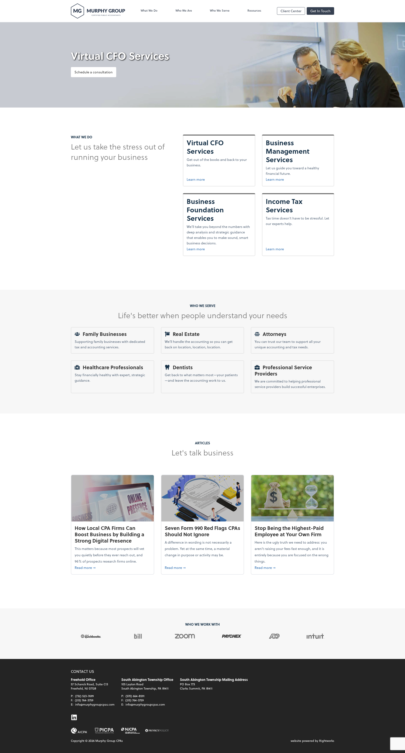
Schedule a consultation (93, 72)
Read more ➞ (112, 567)
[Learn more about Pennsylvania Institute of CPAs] (104, 731)
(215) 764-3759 (84, 700)
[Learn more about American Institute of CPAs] (79, 731)
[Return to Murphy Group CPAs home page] (98, 11)
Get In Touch (320, 10)
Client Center (291, 10)
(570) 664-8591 (135, 696)
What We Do (149, 10)
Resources (254, 10)
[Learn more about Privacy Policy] (157, 731)
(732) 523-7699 (84, 696)
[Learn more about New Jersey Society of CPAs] (130, 731)
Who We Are (184, 10)
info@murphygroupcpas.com (95, 704)
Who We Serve (220, 10)
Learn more (216, 179)
